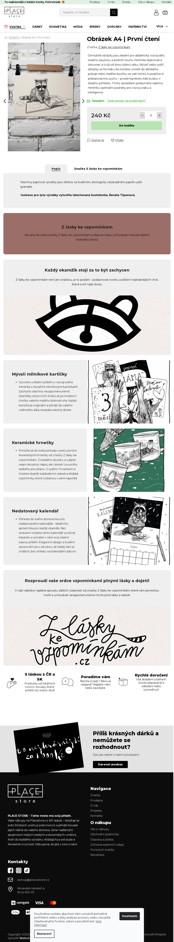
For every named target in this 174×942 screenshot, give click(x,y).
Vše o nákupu (145, 2)
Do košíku (125, 125)
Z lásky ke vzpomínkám (113, 47)
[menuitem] (15, 27)
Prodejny (93, 2)
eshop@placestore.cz (32, 889)
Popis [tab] (54, 168)
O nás (110, 2)
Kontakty (95, 825)
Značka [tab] (97, 168)
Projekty (95, 819)
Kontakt (165, 2)
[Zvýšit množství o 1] (158, 115)
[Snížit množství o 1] (141, 115)
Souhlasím (128, 916)
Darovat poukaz (109, 773)
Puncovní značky (101, 859)
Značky (125, 2)
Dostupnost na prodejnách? (126, 100)
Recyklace (96, 864)
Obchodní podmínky (103, 843)
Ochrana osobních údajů (106, 853)
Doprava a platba (100, 848)
